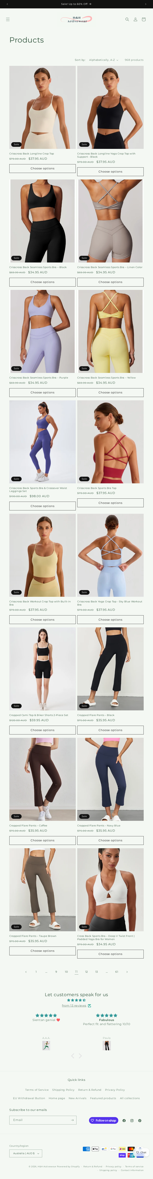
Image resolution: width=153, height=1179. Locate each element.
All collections (130, 1098)
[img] (76, 1000)
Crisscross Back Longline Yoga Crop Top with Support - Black (106, 155)
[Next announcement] (146, 4)
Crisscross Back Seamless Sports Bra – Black (38, 267)
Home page (57, 1098)
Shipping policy (108, 1170)
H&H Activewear (47, 1166)
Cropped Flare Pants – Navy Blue (99, 825)
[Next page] (127, 972)
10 (66, 971)
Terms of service (134, 1166)
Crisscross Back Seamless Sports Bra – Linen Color (109, 267)
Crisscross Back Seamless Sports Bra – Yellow (106, 377)
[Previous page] (26, 972)
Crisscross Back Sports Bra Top (97, 488)
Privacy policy (113, 1166)
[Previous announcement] (7, 4)
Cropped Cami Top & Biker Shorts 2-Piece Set (38, 715)
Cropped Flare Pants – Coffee (28, 825)
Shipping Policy (63, 1090)
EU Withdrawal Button (29, 1098)
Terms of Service (37, 1090)
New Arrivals (77, 1098)
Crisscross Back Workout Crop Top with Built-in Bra (40, 603)
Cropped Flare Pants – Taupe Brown (33, 935)
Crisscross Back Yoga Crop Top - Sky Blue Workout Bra (109, 603)
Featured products (103, 1098)
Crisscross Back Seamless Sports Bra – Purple (38, 377)
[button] (8, 19)
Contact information (132, 1170)
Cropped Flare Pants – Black (95, 715)
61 (116, 971)
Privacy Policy (115, 1090)
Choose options (42, 168)
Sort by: (80, 60)
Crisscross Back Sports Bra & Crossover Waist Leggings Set (38, 490)
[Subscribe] (72, 1120)
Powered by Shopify (68, 1166)
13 (96, 971)
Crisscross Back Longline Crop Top (31, 153)
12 (86, 971)
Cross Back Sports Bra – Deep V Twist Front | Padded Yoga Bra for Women (106, 937)
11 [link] (76, 971)
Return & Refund (89, 1090)
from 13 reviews (74, 1005)
